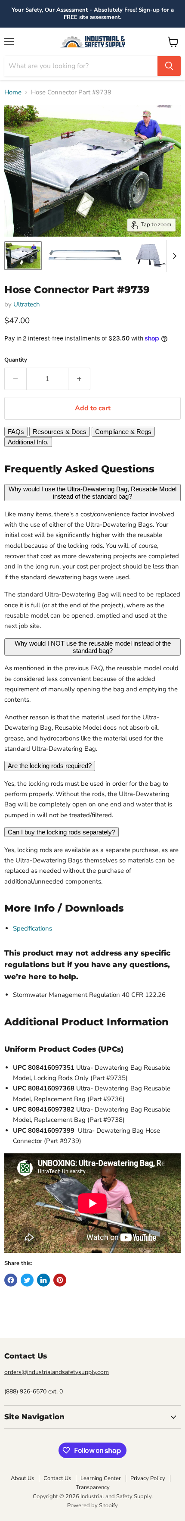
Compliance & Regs (123, 431)
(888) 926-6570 (25, 1391)
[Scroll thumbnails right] (173, 256)
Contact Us (57, 1478)
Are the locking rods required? (50, 765)
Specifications (32, 928)
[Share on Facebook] (10, 1280)
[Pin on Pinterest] (59, 1280)
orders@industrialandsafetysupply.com (56, 1372)
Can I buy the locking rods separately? (61, 832)
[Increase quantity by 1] (79, 379)
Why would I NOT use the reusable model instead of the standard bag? (93, 647)
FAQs (16, 431)
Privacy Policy (147, 1478)
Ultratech (26, 304)
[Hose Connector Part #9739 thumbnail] (23, 255)
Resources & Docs (59, 431)
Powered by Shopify (92, 1505)
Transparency (93, 1487)
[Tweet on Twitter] (27, 1280)
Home (13, 92)
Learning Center (100, 1478)
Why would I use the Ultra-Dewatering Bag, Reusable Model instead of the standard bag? (92, 492)
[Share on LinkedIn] (43, 1280)
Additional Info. (28, 442)
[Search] (169, 66)
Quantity (15, 360)
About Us (22, 1478)
